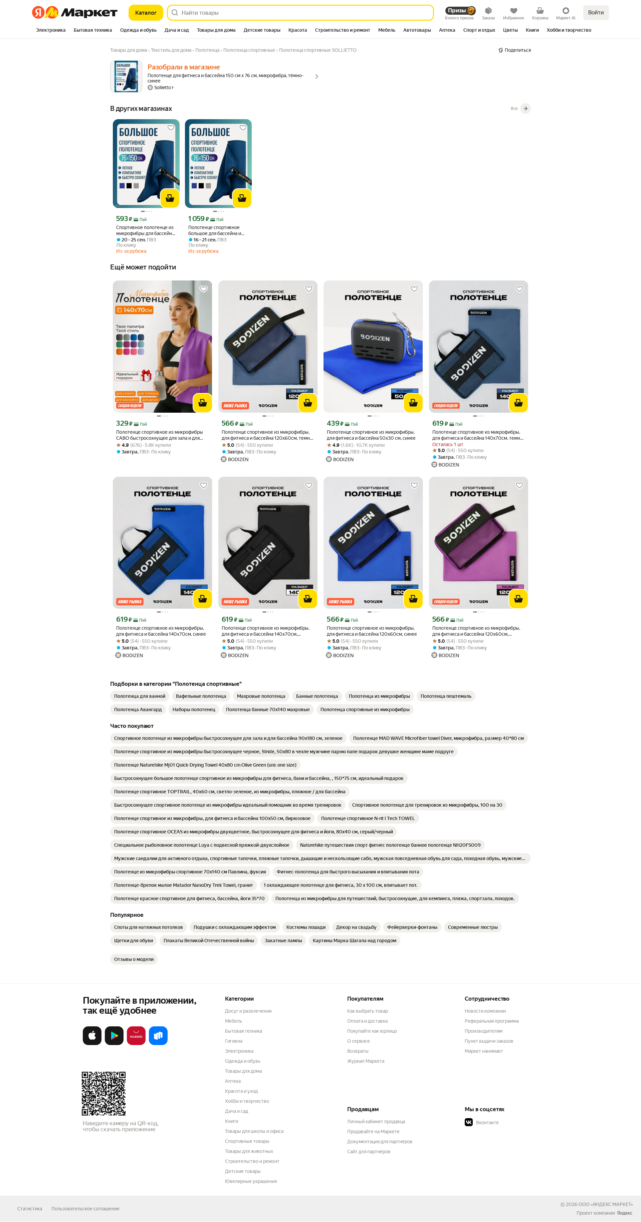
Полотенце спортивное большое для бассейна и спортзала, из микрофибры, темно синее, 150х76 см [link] (218, 230)
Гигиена (233, 1041)
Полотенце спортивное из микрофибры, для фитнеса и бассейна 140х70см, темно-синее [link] (478, 435)
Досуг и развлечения (248, 1011)
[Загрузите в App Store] (92, 1043)
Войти (596, 12)
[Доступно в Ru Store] (158, 1043)
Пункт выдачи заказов (489, 1041)
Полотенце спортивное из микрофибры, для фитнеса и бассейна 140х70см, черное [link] (265, 631)
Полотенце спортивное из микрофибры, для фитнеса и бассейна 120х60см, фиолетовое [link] (476, 631)
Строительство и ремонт (252, 1161)
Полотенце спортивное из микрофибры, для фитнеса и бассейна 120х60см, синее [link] (372, 631)
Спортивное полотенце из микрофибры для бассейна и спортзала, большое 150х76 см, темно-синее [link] (145, 230)
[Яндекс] (624, 1213)
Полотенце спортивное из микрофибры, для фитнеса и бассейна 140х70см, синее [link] (161, 631)
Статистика (29, 1208)
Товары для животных (249, 1151)
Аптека (233, 1081)
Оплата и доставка (367, 1021)
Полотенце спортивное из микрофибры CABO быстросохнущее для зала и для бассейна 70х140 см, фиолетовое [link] (159, 435)
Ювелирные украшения (251, 1181)
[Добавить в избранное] (171, 128)
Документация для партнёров (380, 1141)
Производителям (483, 1031)
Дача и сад (236, 1111)
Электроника (239, 1051)
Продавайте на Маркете (373, 1131)
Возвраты (358, 1051)
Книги (231, 1121)
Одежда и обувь (242, 1061)
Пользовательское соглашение (85, 1208)
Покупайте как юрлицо (372, 1031)
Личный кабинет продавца (376, 1121)
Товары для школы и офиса (254, 1131)
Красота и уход (241, 1091)
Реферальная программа (492, 1021)
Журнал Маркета (365, 1061)
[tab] (51, 31)
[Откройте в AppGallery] (136, 1043)
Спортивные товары (247, 1141)
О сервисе (358, 1041)
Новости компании (485, 1011)
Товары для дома (243, 1071)
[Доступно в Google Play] (114, 1043)
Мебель (233, 1021)
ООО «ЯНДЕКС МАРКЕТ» (606, 1204)
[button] (511, 1122)
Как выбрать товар (367, 1011)
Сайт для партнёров (369, 1151)
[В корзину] (170, 198)
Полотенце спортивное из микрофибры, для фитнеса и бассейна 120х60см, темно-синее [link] (268, 435)
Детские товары (243, 1171)
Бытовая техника (243, 1031)
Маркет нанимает (484, 1051)
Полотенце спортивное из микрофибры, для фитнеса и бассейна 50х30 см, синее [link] (371, 435)
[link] (139, 696)
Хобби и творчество (247, 1101)
